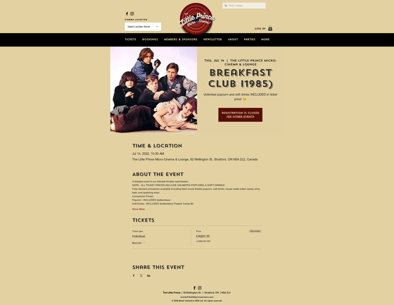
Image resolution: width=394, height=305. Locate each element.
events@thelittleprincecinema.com (197, 297)
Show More (138, 209)
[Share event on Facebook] (133, 275)
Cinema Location (136, 19)
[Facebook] (127, 13)
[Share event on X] (141, 275)
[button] (270, 28)
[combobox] (143, 27)
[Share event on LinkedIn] (148, 275)
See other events (240, 116)
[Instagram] (132, 13)
